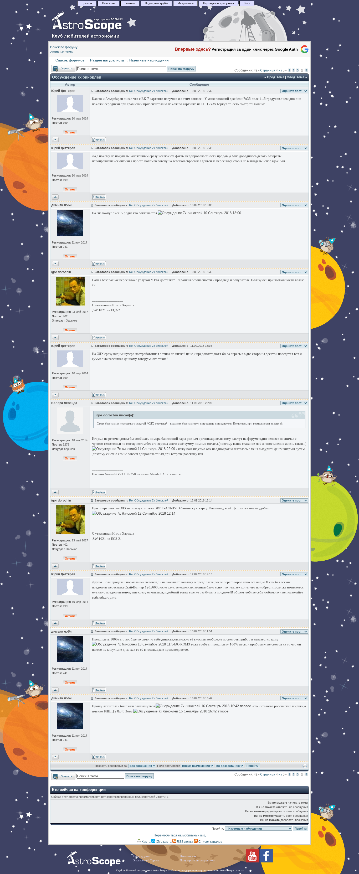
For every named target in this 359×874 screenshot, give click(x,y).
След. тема (295, 77)
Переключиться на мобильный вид (180, 835)
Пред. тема (275, 77)
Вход (247, 3)
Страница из (272, 70)
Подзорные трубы (156, 3)
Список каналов (210, 842)
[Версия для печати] (305, 767)
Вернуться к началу (55, 140)
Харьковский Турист (146, 860)
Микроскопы (185, 3)
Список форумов (70, 60)
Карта (146, 842)
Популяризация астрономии (197, 860)
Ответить (58, 67)
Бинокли (130, 3)
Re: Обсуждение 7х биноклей (148, 90)
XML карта (163, 842)
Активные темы (61, 52)
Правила (86, 3)
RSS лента (184, 842)
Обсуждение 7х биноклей (76, 77)
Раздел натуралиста (107, 60)
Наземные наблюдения (149, 60)
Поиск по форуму (64, 47)
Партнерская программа (218, 3)
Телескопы (108, 3)
